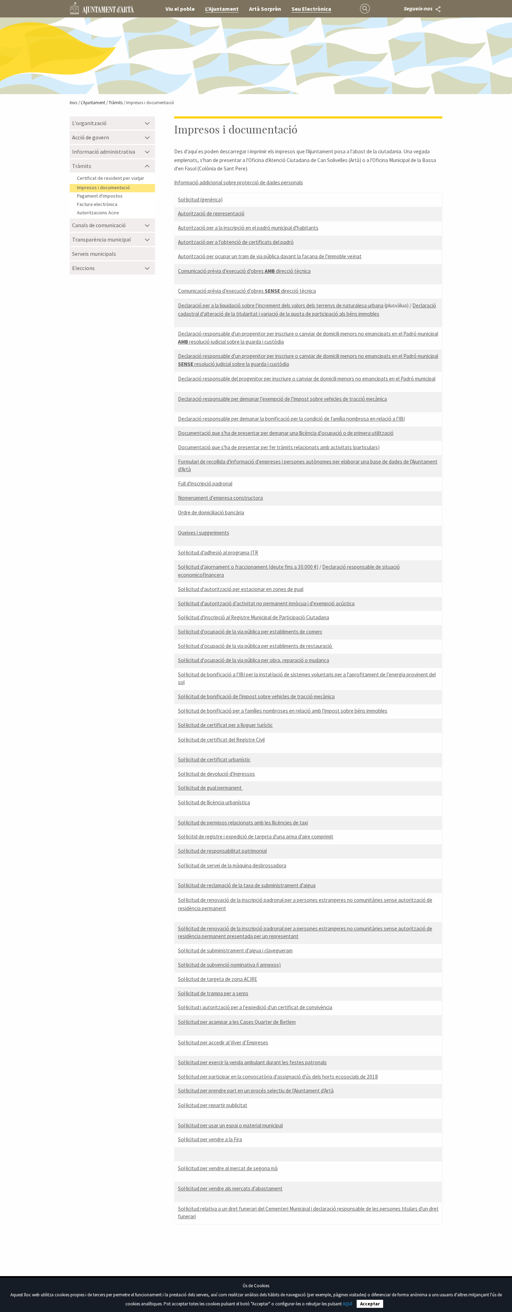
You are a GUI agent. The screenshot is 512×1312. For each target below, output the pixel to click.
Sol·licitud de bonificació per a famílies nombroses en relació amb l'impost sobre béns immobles (282, 710)
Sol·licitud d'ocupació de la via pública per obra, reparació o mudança (253, 660)
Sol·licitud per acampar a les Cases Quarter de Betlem (237, 1022)
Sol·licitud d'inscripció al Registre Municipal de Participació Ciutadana (253, 617)
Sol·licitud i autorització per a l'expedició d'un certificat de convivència (255, 1007)
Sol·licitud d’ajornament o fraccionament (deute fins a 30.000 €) (248, 566)
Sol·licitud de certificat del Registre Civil (221, 739)
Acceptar (370, 1304)
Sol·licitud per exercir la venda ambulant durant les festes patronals (252, 1062)
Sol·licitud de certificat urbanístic (214, 759)
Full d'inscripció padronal (205, 483)
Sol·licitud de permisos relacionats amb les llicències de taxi (243, 822)
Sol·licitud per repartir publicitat (212, 1105)
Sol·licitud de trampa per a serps (213, 993)
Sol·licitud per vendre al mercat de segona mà (228, 1168)
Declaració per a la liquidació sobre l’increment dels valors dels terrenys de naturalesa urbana (280, 305)
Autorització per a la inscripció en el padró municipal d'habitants (248, 227)
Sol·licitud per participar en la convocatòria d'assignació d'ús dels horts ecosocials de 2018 (278, 1076)
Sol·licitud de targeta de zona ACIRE (217, 979)
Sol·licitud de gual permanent (210, 787)
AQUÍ (347, 1304)
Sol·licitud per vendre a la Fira (210, 1139)
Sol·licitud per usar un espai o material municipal (230, 1125)
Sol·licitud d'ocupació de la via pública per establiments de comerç (250, 631)
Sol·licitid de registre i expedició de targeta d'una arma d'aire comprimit (255, 836)
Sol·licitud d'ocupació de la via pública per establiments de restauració (255, 646)
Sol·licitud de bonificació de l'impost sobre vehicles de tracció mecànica (256, 696)
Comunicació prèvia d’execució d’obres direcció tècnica (244, 271)
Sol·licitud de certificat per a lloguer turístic (225, 725)
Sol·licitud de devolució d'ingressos (216, 773)
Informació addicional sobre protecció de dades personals (238, 182)
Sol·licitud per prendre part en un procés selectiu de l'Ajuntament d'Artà (256, 1090)
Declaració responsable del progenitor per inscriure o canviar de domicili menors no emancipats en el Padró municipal (306, 378)
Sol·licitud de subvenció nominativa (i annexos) (229, 964)
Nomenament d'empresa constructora (220, 497)
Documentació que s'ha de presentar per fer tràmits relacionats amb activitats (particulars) (279, 447)
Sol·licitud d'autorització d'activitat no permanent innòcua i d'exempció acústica (266, 603)
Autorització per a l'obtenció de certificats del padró (236, 242)
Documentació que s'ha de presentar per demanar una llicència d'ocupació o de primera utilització (286, 433)
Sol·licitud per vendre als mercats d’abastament (230, 1188)
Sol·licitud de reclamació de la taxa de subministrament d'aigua (247, 885)
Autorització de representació (211, 213)
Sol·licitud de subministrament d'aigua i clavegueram (235, 950)
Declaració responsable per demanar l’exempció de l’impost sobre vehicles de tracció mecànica (282, 399)
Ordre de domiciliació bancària (211, 512)
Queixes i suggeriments (203, 532)
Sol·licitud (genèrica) (200, 199)
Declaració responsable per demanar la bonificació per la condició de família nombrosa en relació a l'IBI (291, 418)
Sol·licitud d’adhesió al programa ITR (218, 552)
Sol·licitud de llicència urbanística (214, 802)
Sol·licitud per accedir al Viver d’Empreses (223, 1042)
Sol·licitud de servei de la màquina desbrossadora (232, 865)
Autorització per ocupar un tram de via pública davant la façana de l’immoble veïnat (270, 256)
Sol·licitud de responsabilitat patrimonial (222, 850)
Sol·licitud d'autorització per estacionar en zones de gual (240, 589)
